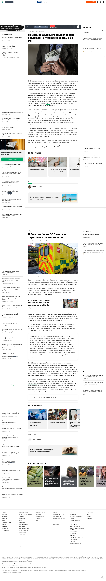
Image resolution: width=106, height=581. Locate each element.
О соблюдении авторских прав (28, 570)
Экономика (4, 185)
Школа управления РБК (75, 543)
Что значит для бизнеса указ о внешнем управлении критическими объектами (93, 251)
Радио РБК (9, 2)
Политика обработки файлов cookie (11, 572)
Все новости (6, 34)
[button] (98, 2)
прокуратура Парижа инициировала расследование (54, 363)
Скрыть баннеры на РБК (58, 514)
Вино (84, 34)
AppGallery (89, 518)
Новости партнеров (36, 463)
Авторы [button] (30, 182)
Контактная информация (75, 516)
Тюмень (21, 538)
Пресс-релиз (5, 209)
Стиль (3, 490)
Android (89, 516)
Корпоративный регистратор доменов (77, 528)
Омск (20, 520)
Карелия (21, 544)
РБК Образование (6, 530)
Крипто (3, 440)
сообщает (54, 284)
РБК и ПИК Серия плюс (7, 416)
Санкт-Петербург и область (25, 514)
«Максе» (53, 397)
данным (37, 111)
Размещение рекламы (75, 520)
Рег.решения (73, 533)
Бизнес (3, 176)
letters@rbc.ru (27, 560)
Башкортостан (22, 522)
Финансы (4, 482)
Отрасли (4, 308)
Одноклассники (40, 516)
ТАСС (38, 87)
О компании (73, 514)
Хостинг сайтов (73, 531)
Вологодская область (24, 524)
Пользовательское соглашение (45, 570)
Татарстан (21, 536)
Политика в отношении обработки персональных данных (70, 570)
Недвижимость (5, 48)
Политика (4, 40)
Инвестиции (5, 217)
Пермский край (22, 532)
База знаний (5, 528)
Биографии (4, 526)
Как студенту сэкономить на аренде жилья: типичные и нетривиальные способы (92, 39)
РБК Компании (5, 340)
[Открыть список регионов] (98, 2)
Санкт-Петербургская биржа (26, 563)
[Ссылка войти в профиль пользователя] (103, 1)
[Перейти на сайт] (12, 28)
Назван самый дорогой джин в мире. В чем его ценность (93, 31)
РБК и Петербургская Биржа (8, 57)
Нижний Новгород (23, 530)
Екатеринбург (22, 516)
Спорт (3, 121)
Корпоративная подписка (59, 518)
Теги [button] (35, 182)
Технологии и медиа (6, 317)
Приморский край (23, 548)
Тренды (85, 246)
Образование (5, 332)
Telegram (38, 518)
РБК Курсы (72, 541)
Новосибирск (22, 518)
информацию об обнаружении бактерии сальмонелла (50, 382)
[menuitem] (22, 2)
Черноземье (22, 540)
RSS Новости (56, 524)
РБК (3, 325)
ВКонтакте (38, 514)
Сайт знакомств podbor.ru (76, 537)
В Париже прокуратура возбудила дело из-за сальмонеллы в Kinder (39, 302)
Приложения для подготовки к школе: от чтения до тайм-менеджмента (93, 243)
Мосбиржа (16, 563)
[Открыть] (12, 2)
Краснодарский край (24, 528)
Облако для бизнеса (75, 526)
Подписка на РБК (57, 516)
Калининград (22, 526)
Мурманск (21, 546)
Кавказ (20, 542)
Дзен (37, 520)
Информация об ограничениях (10, 570)
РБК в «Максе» (35, 153)
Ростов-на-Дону (22, 534)
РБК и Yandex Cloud (6, 283)
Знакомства (72, 535)
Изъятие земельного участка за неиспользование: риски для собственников (91, 236)
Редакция (72, 518)
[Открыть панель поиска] (101, 2)
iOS (88, 514)
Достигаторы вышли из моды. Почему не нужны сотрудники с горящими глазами (93, 48)
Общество (4, 129)
